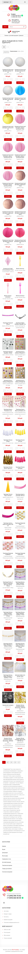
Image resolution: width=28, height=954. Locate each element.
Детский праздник (6, 862)
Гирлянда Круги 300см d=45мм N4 (20, 381)
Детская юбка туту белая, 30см (20, 675)
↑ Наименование (13, 51)
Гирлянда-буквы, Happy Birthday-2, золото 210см (7, 645)
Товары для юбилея (7, 868)
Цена (19, 51)
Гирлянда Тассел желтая (20, 440)
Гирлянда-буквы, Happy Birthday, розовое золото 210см (7, 614)
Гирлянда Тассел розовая (20, 468)
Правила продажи (8, 919)
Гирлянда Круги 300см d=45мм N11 (20, 352)
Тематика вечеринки (7, 865)
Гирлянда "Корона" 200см (8, 323)
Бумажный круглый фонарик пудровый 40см (20, 213)
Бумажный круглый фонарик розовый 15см (8, 241)
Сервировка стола (6, 859)
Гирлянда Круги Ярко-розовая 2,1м (20, 410)
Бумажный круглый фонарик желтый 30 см (8, 128)
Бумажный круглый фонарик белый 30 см (20, 71)
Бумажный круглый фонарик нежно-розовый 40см (8, 185)
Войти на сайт (7, 929)
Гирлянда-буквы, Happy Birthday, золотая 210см (20, 583)
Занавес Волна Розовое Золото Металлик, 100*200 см (20, 707)
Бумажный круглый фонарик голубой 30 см (20, 99)
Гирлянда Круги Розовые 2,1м (8, 410)
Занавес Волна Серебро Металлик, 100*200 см (20, 740)
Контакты (6, 916)
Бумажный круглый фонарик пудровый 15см (20, 185)
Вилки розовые (20, 295)
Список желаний (8, 938)
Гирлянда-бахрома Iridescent (20, 554)
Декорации (5, 852)
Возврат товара (7, 914)
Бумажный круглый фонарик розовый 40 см (20, 241)
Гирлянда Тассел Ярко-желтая (8, 495)
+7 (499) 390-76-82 (16, 17)
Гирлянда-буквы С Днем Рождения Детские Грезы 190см (8, 584)
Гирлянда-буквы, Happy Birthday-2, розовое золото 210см (20, 645)
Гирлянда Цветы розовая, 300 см (20, 495)
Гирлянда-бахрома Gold (20, 523)
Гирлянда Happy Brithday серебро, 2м (20, 323)
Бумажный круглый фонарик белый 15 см (8, 71)
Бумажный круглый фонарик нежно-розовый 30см (20, 156)
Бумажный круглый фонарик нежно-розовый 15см (20, 128)
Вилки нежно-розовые (8, 296)
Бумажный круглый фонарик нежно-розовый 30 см (8, 156)
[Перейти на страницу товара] (8, 62)
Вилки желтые (20, 268)
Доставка (6, 911)
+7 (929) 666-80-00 (16, 15)
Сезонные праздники (7, 871)
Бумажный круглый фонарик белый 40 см (8, 99)
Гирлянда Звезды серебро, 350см (8, 352)
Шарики (4, 846)
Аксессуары (5, 855)
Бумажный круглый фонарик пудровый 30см (8, 213)
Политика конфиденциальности (11, 922)
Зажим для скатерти (8, 705)
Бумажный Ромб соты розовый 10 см (7, 269)
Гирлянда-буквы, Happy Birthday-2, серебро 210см (7, 676)
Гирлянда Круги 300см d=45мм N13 (8, 381)
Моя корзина (7, 935)
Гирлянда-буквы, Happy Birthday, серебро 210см (20, 613)
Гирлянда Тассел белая (8, 440)
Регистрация (7, 932)
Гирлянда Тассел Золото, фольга (8, 468)
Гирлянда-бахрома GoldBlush (8, 554)
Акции (3, 849)
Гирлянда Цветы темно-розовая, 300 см (8, 524)
